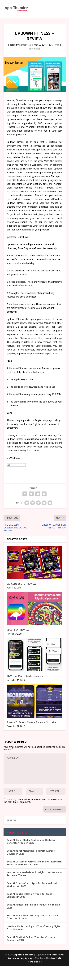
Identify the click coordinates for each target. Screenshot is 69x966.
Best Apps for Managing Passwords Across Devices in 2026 (31, 852)
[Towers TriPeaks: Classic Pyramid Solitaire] (34, 701)
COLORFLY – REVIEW (18, 629)
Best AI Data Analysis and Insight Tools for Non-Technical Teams (34, 874)
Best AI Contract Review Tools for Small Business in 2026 (29, 895)
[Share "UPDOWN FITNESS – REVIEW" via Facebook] (25, 494)
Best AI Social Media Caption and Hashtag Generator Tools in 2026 (31, 841)
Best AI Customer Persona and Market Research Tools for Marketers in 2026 (34, 863)
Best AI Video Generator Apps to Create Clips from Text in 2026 (32, 917)
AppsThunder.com (23, 954)
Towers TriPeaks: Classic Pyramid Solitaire (31, 722)
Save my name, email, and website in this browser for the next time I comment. (33, 800)
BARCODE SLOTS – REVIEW (21, 583)
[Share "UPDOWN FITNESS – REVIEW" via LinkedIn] (37, 494)
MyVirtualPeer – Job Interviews (25, 676)
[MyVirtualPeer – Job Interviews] (34, 654)
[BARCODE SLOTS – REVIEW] (34, 562)
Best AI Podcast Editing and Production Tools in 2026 (33, 906)
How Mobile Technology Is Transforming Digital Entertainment (34, 928)
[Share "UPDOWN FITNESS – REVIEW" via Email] (44, 494)
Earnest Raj (25, 44)
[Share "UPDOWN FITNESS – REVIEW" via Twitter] (31, 494)
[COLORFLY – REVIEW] (34, 608)
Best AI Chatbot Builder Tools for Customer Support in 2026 (31, 939)
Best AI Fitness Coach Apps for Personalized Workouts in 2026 (32, 885)
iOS (51, 44)
